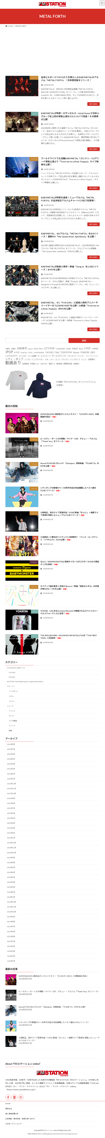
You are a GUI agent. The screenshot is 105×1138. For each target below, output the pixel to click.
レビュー (12, 701)
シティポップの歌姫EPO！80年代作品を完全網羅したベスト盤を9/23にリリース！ (54, 1022)
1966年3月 (11, 956)
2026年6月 (11, 754)
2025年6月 (11, 813)
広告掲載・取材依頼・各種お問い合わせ (20, 1119)
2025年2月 (11, 833)
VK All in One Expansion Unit (68, 1134)
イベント (12, 711)
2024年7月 (11, 867)
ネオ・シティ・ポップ (52, 359)
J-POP (87, 348)
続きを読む (93, 104)
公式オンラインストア (13, 1124)
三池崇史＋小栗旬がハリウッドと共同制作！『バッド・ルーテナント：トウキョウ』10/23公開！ (69, 538)
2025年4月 (11, 823)
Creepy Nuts (60, 349)
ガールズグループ (44, 356)
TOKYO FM (66, 352)
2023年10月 (11, 912)
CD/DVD (12, 672)
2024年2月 (11, 892)
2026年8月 (11, 744)
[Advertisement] (52, 48)
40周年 (13, 349)
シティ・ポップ (14, 359)
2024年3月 (11, 887)
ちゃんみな (22, 356)
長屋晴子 (76, 364)
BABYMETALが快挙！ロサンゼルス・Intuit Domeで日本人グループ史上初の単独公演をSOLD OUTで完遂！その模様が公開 (70, 116)
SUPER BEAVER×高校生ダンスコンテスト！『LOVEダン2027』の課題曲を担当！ (54, 976)
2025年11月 (11, 789)
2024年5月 (11, 877)
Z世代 (92, 352)
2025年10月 (11, 793)
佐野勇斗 (91, 359)
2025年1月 (11, 838)
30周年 (7, 349)
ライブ (11, 716)
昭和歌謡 (59, 364)
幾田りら (52, 364)
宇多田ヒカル (34, 364)
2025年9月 (11, 798)
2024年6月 (11, 872)
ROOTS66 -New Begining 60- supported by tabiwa (25, 681)
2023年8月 (11, 922)
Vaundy (76, 352)
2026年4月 (11, 764)
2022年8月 (11, 936)
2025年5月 (11, 818)
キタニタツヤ (71, 356)
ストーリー (11, 686)
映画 (10, 731)
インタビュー (14, 691)
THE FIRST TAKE (52, 352)
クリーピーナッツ (92, 356)
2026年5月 (11, 759)
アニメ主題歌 (32, 356)
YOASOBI (84, 352)
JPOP (9, 352)
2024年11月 (11, 848)
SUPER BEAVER (39, 352)
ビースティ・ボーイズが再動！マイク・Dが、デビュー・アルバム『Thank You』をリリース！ (68, 440)
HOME (7, 1104)
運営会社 (8, 1109)
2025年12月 (11, 784)
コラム (11, 696)
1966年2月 (11, 961)
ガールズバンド (59, 355)
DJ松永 (68, 349)
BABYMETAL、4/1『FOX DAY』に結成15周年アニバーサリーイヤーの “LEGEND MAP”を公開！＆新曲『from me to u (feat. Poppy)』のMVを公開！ (70, 305)
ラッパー (84, 359)
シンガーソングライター (34, 359)
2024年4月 (11, 882)
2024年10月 (11, 853)
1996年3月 (11, 951)
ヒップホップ (75, 359)
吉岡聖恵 (25, 364)
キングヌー (81, 356)
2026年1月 (11, 779)
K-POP (17, 352)
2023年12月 (11, 902)
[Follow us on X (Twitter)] (14, 1097)
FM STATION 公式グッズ (16, 668)
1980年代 (22, 348)
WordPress (39, 1134)
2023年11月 (11, 907)
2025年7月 (11, 808)
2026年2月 (11, 774)
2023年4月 (11, 932)
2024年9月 (11, 858)
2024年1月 (11, 897)
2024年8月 (11, 862)
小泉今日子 (44, 364)
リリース (12, 726)
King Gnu (24, 352)
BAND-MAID (38, 349)
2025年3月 (11, 828)
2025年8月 (11, 803)
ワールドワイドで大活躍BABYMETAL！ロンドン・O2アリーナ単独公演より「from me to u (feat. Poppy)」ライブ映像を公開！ (70, 161)
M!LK (30, 352)
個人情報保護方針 (11, 1114)
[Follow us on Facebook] (8, 1097)
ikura (81, 348)
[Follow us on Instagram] (21, 1097)
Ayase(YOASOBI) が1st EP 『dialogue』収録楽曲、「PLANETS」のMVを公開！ (53, 1007)
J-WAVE (95, 348)
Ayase (30, 349)
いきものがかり (11, 356)
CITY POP (49, 348)
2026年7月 (11, 749)
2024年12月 (11, 843)
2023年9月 (11, 917)
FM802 (75, 348)
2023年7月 (11, 926)
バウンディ (65, 359)
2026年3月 (11, 769)
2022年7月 (11, 941)
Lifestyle (12, 677)
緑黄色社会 (67, 363)
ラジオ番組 (13, 721)
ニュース (10, 706)
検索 (84, 340)
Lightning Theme (51, 1134)
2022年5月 (11, 946)
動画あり (13, 362)
